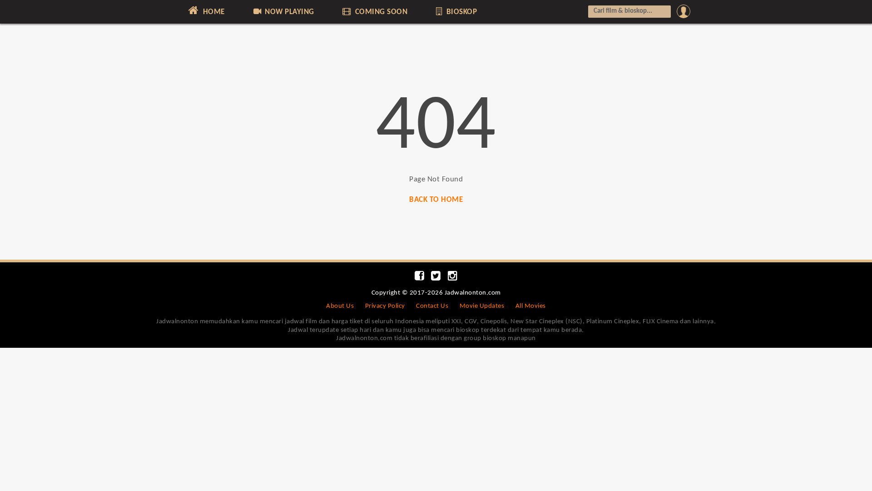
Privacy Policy (385, 306)
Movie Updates (482, 306)
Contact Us (432, 306)
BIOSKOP (460, 12)
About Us (340, 306)
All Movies (530, 306)
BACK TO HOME (436, 200)
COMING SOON (380, 12)
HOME (213, 12)
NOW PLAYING (288, 12)
